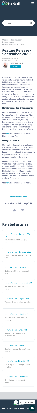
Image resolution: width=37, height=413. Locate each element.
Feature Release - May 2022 (16, 345)
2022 (21, 44)
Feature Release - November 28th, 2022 (18, 235)
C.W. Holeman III (17, 63)
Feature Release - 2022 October (17, 267)
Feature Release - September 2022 (18, 283)
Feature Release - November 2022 (18, 252)
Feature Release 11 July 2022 (16, 314)
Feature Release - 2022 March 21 (17, 377)
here (8, 134)
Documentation (8, 42)
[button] (33, 3)
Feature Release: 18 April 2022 (17, 361)
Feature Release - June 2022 (16, 330)
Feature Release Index (18, 196)
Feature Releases (9, 44)
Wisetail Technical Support (12, 40)
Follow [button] (15, 66)
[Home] (11, 3)
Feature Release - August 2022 (17, 299)
